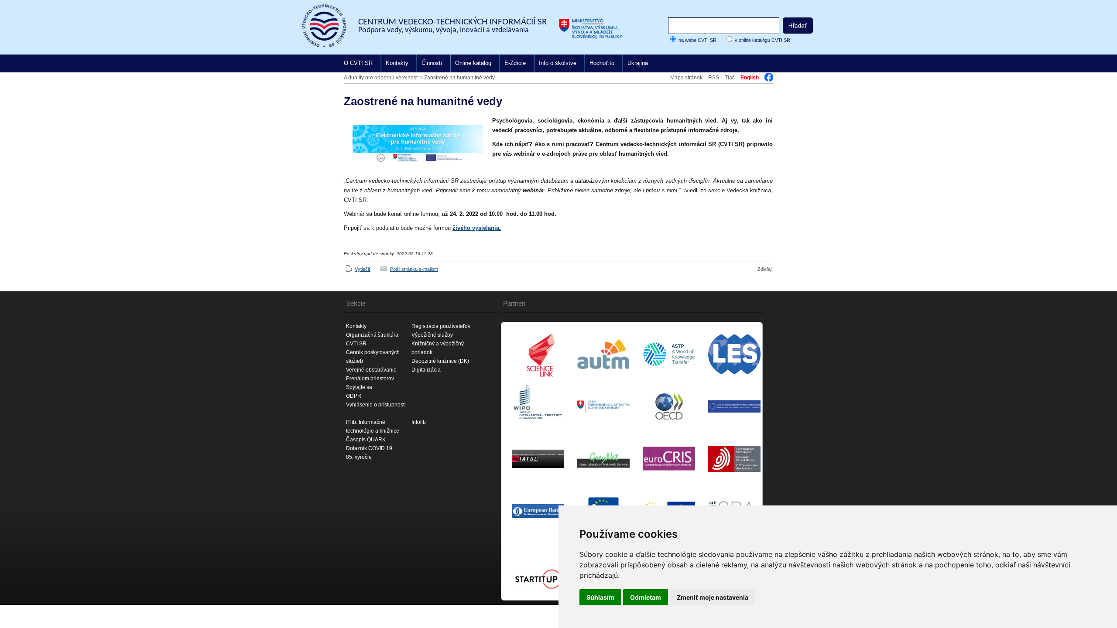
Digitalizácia (426, 370)
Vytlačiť (362, 269)
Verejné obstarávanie (371, 370)
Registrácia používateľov (440, 326)
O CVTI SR (358, 63)
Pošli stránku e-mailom (414, 269)
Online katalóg (473, 63)
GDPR (353, 396)
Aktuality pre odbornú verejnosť (381, 78)
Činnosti (431, 63)
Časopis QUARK (366, 440)
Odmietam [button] (645, 597)
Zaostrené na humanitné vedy (459, 78)
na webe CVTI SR (697, 40)
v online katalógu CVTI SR (762, 40)
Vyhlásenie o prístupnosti (376, 405)
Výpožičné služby (432, 335)
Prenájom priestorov (370, 378)
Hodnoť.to (601, 63)
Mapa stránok (686, 78)
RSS (713, 78)
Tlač (730, 78)
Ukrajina (637, 63)
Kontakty (397, 63)
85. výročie (359, 457)
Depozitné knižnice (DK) (440, 361)
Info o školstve (557, 63)
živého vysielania (475, 228)
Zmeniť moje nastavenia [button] (712, 597)
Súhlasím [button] (600, 597)
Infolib (418, 422)
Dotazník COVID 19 (369, 448)
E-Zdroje (515, 63)
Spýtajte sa (359, 387)
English (749, 78)
